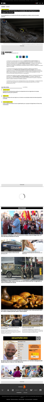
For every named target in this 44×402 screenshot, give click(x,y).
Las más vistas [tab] (5, 87)
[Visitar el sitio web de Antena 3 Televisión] (3, 390)
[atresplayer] (40, 3)
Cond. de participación (28, 399)
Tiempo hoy (32, 0)
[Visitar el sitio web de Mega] (22, 390)
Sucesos (7, 6)
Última (37, 3)
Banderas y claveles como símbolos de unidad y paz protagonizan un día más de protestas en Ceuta (21, 235)
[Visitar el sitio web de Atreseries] (26, 390)
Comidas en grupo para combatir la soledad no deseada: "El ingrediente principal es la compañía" (10, 378)
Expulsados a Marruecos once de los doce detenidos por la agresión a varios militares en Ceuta (21, 282)
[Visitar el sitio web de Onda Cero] (31, 390)
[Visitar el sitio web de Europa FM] (36, 390)
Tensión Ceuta (16, 0)
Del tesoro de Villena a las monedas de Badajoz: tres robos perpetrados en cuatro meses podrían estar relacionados (21, 310)
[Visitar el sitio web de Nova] (17, 390)
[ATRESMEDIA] (22, 387)
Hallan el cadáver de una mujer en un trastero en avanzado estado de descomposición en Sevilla (22, 98)
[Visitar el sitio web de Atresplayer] (20, 392)
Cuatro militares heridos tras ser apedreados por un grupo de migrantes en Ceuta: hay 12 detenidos (22, 104)
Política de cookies (21, 399)
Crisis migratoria (7, 102)
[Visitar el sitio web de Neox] (13, 390)
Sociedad (22, 208)
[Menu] (42, 3)
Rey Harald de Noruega (22, 0)
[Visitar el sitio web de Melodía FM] (40, 390)
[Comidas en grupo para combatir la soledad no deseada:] (11, 371)
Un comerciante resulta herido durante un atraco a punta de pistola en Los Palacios (32, 378)
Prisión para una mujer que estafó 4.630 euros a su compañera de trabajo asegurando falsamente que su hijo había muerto (32, 253)
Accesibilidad (35, 399)
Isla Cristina (36, 0)
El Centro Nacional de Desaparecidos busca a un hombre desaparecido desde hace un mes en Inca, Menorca (21, 361)
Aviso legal (8, 399)
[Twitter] (12, 52)
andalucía (5, 96)
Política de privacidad (14, 399)
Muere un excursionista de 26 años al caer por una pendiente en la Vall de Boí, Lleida (31, 327)
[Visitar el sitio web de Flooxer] (25, 392)
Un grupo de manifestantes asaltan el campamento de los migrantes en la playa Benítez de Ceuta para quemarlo (21, 92)
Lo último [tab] (25, 87)
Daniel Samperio (8, 52)
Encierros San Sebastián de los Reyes (7, 0)
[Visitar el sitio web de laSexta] (8, 390)
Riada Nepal (28, 0)
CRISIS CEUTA (6, 89)
